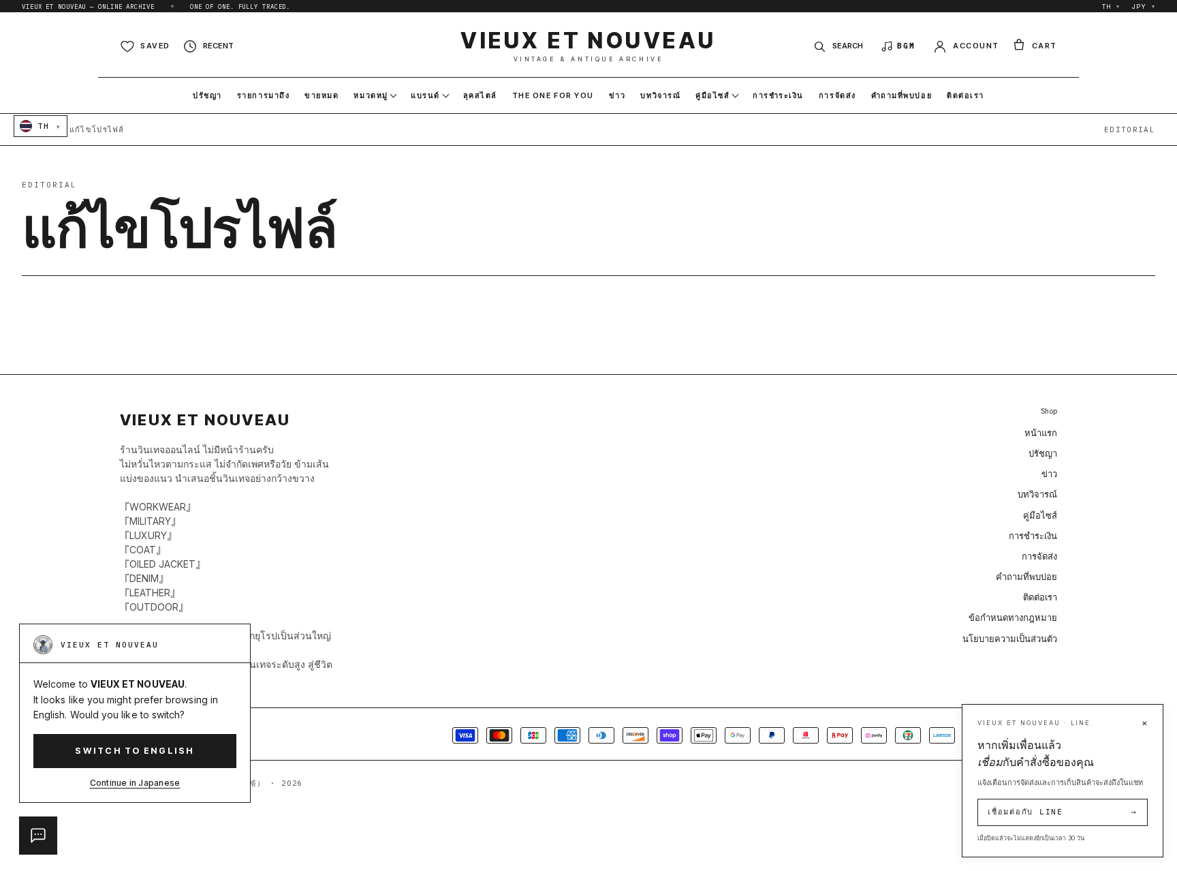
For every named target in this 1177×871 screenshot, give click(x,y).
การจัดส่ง (1039, 556)
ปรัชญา (1043, 453)
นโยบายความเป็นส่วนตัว (1009, 638)
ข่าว (1049, 473)
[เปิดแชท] (38, 835)
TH (1111, 6)
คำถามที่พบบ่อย (1026, 576)
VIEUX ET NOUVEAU (588, 46)
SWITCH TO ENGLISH (134, 751)
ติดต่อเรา (1040, 597)
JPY (1143, 6)
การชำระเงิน (1033, 535)
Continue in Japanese (135, 783)
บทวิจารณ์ (1037, 494)
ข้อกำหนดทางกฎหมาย (1013, 617)
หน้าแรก (1040, 432)
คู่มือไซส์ (1040, 515)
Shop (1049, 411)
